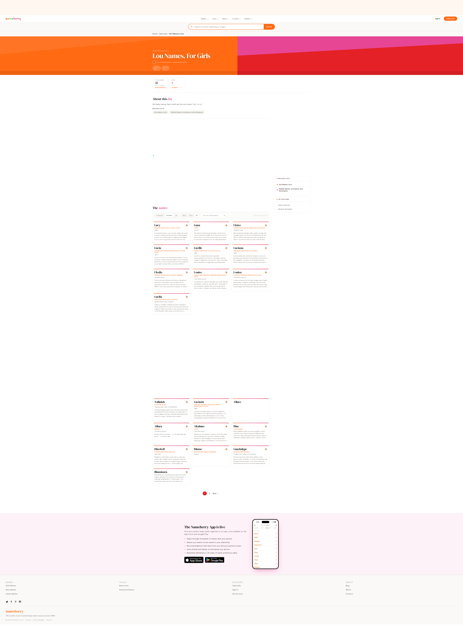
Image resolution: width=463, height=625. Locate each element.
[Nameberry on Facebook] (11, 601)
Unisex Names (11, 594)
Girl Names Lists (160, 112)
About (348, 590)
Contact (349, 594)
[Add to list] (187, 225)
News (224, 19)
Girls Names (11, 586)
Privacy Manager (38, 620)
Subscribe (450, 19)
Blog (347, 586)
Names (203, 19)
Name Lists (124, 586)
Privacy (28, 620)
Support (49, 620)
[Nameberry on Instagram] (20, 601)
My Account (237, 594)
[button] (211, 215)
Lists (214, 19)
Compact (159, 215)
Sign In (437, 19)
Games (247, 19)
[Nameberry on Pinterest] (15, 601)
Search (269, 27)
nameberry (15, 611)
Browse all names (285, 209)
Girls (191, 215)
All (176, 215)
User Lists (163, 34)
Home (155, 34)
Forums (235, 19)
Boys (184, 215)
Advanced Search (126, 590)
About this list (284, 205)
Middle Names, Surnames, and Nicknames (187, 112)
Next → (216, 493)
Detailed (169, 215)
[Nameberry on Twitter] (7, 601)
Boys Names (11, 590)
